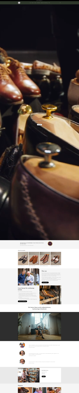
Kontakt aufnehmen (45, 282)
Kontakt (44, 376)
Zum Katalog (39, 124)
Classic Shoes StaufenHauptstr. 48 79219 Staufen (44, 373)
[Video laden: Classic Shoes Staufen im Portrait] (39, 326)
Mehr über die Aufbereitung (22, 301)
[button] (49, 2)
